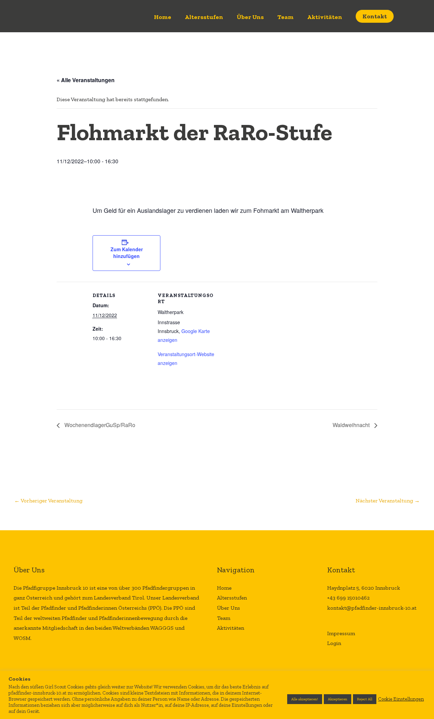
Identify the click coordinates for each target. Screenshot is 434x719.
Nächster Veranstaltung (388, 500)
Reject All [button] (364, 699)
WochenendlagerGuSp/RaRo (99, 425)
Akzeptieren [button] (337, 699)
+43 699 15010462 (348, 597)
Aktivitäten (324, 17)
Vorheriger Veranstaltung (48, 500)
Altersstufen (204, 17)
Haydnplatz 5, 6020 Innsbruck (363, 588)
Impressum (341, 633)
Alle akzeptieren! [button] (304, 699)
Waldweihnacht (352, 425)
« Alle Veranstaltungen (86, 80)
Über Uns (250, 17)
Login (334, 643)
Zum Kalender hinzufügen (127, 252)
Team (285, 17)
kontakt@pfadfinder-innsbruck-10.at (371, 608)
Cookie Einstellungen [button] (401, 699)
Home (162, 17)
